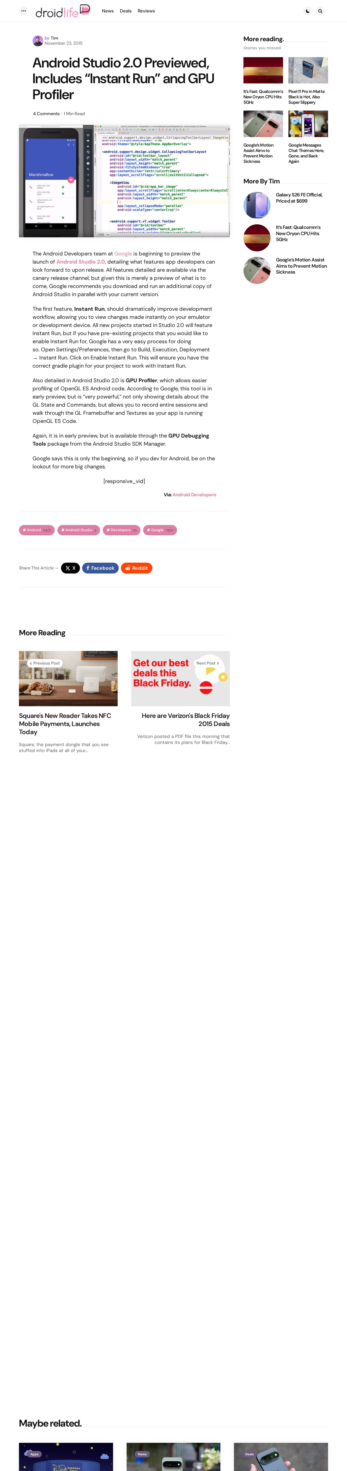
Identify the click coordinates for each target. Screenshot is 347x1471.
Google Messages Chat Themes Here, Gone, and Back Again (306, 153)
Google (123, 253)
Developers (124, 530)
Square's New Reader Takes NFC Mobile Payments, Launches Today (65, 724)
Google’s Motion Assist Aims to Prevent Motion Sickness (258, 153)
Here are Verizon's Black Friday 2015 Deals (186, 720)
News (142, 1454)
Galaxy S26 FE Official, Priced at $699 (299, 198)
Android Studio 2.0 (80, 261)
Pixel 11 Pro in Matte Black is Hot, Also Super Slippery (306, 97)
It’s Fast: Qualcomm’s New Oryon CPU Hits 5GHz (263, 97)
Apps (34, 1454)
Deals (249, 1454)
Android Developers (194, 495)
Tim (54, 38)
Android (39, 530)
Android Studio (80, 530)
